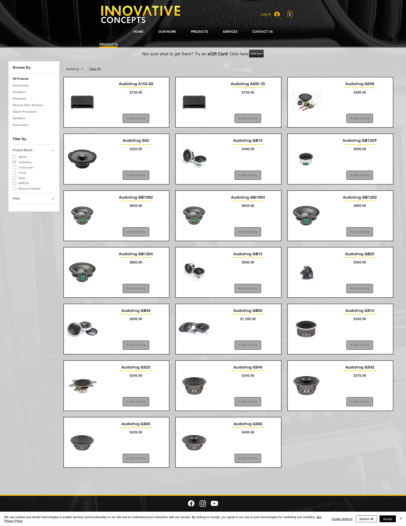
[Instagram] (203, 503)
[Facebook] (191, 503)
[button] (290, 13)
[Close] (400, 519)
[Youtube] (214, 503)
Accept (387, 519)
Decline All (366, 519)
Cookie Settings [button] (342, 519)
